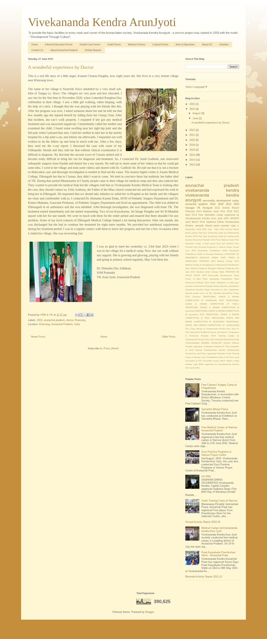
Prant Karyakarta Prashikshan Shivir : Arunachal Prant (218, 554)
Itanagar (189, 207)
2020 (192, 140)
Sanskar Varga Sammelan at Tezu (212, 290)
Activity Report (230, 207)
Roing (216, 286)
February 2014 (193, 211)
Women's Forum (136, 44)
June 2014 (190, 250)
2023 (39, 320)
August (197, 113)
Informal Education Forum (59, 44)
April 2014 (191, 215)
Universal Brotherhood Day (227, 339)
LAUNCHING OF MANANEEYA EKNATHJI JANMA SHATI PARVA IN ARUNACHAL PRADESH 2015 (212, 257)
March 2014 (198, 222)
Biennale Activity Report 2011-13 (203, 576)
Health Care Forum (90, 44)
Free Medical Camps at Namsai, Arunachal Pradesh (219, 429)
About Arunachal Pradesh (64, 50)
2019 (192, 144)
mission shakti (232, 361)
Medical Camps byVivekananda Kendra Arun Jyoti (219, 529)
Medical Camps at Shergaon (204, 268)
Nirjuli (221, 272)
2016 (192, 149)
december (207, 361)
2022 (192, 130)
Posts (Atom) (111, 348)
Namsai (214, 272)
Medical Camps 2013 (228, 261)
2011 (222, 211)
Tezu (187, 329)
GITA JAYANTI (231, 218)
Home (34, 44)
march (222, 361)
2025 (192, 104)
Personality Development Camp (223, 275)
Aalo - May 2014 (216, 229)
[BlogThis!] (81, 315)
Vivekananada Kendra (214, 350)
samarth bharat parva (207, 225)
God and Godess (225, 243)
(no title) (206, 476)
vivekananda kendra (212, 190)
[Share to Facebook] (88, 315)
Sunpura (196, 297)
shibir (197, 368)
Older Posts (169, 336)
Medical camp (211, 211)
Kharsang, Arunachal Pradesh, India (59, 324)
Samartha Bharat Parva (214, 409)
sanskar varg (228, 225)
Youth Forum (114, 44)
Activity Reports (93, 50)
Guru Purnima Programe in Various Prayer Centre (216, 247)
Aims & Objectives (185, 44)
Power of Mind (193, 279)
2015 (192, 154)
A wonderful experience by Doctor (61, 67)
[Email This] (77, 315)
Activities (224, 44)
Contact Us (37, 50)
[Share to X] (84, 315)
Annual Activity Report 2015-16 (202, 521)
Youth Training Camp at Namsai (219, 500)
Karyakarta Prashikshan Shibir (213, 250)
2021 (192, 134)
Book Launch (191, 233)
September (234, 290)
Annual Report (232, 229)
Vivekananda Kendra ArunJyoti (102, 22)
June (196, 118)
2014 (192, 159)
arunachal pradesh (54, 320)
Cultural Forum (160, 44)
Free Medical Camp (225, 240)
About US (207, 44)
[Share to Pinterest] (92, 315)
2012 (217, 207)
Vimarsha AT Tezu (221, 346)
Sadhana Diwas (215, 222)
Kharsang (80, 320)
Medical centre (203, 272)
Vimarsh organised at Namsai (198, 346)
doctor (69, 320)
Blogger (149, 611)
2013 (192, 164)
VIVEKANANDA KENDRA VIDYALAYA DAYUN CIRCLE (212, 343)
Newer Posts (38, 336)
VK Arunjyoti (204, 207)
